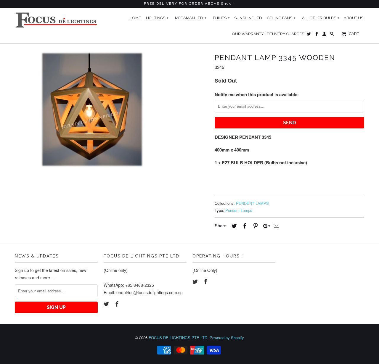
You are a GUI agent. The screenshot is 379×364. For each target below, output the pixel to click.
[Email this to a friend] (275, 225)
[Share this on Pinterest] (254, 225)
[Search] (332, 35)
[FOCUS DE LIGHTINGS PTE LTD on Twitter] (107, 303)
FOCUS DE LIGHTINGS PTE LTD (178, 337)
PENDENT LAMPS (252, 203)
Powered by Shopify (227, 337)
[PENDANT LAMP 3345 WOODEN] (92, 109)
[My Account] (324, 35)
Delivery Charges (285, 34)
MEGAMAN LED (190, 18)
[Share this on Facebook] (244, 225)
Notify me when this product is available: (257, 94)
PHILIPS (221, 18)
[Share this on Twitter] (233, 225)
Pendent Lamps (238, 210)
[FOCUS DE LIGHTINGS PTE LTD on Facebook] (117, 303)
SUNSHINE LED (248, 18)
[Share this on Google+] (265, 225)
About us (353, 18)
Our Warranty (248, 34)
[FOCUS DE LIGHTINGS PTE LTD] (56, 20)
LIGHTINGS (157, 18)
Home (135, 18)
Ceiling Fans (281, 18)
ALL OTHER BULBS (320, 18)
